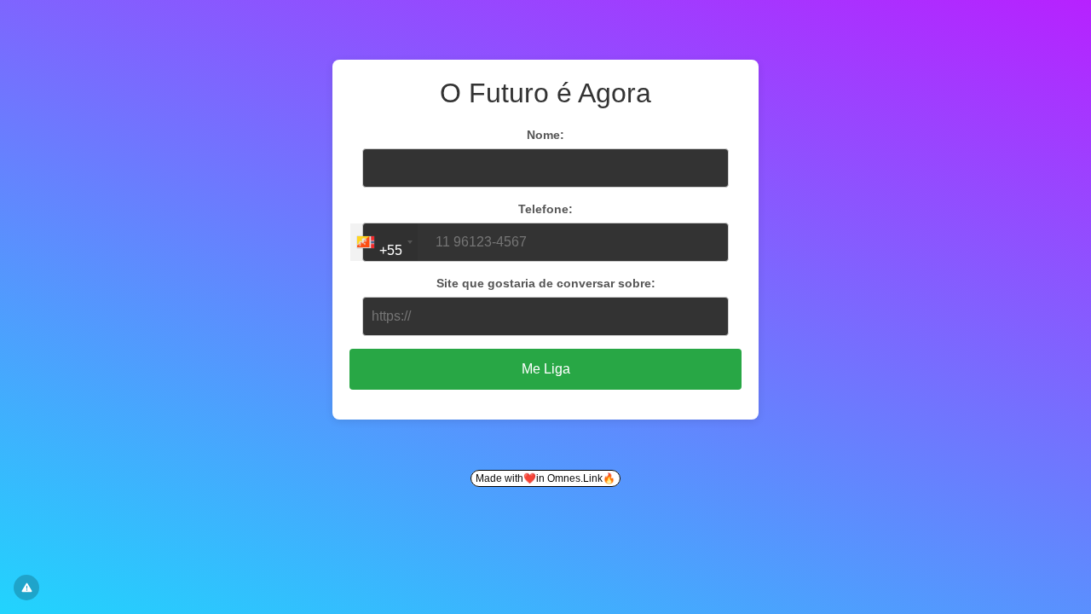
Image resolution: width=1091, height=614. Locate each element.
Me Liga (546, 369)
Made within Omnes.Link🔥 (545, 478)
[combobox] (384, 242)
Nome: (545, 135)
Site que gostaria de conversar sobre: (545, 283)
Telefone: (545, 209)
